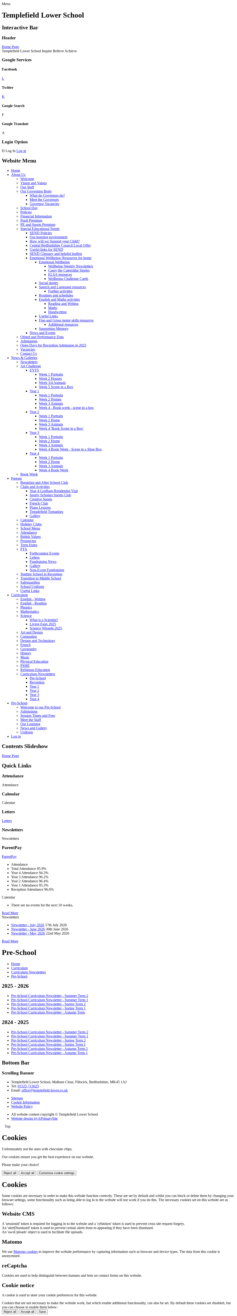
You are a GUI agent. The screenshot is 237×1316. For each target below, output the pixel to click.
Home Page (10, 47)
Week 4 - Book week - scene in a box (66, 408)
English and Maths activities (59, 299)
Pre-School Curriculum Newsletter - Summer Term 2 (49, 996)
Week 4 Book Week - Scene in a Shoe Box (70, 449)
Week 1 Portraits (51, 374)
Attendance (28, 532)
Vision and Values (33, 183)
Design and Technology (37, 641)
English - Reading (33, 603)
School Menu (30, 528)
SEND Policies (41, 233)
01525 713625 (28, 1086)
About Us (18, 175)
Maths (52, 308)
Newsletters (28, 362)
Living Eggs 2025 (43, 624)
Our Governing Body (36, 191)
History (25, 653)
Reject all (10, 1173)
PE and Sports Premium (37, 225)
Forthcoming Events (44, 553)
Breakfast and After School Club (44, 483)
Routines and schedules (56, 295)
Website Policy (22, 1106)
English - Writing (32, 599)
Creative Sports (41, 499)
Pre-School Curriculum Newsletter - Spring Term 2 (48, 1004)
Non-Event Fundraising (47, 570)
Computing (28, 636)
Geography (28, 649)
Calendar (27, 520)
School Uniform (32, 587)
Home (15, 170)
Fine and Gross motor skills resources (66, 320)
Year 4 (34, 453)
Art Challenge (30, 366)
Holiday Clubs (31, 524)
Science (26, 616)
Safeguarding (30, 582)
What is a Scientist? (44, 620)
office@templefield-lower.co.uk (45, 1090)
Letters (35, 557)
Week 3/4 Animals (52, 383)
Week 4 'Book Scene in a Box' (61, 428)
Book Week (29, 474)
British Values (30, 537)
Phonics (26, 607)
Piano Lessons (40, 507)
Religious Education (35, 670)
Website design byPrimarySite (34, 1118)
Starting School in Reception (41, 574)
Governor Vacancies (44, 204)
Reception (37, 682)
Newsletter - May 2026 (28, 933)
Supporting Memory (54, 329)
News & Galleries (24, 358)
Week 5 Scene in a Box (56, 387)
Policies (26, 212)
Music (24, 657)
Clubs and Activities (35, 487)
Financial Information (36, 216)
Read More (10, 913)
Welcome (27, 179)
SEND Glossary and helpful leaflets (56, 254)
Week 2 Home (49, 420)
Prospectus (28, 541)
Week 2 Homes (50, 399)
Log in (21, 151)
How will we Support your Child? (55, 241)
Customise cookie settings (57, 1173)
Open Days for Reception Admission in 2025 (53, 345)
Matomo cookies (25, 1252)
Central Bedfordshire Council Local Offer (60, 245)
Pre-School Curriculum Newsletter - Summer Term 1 (49, 1000)
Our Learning (30, 724)
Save (42, 1311)
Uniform (26, 732)
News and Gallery (33, 728)
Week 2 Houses (50, 378)
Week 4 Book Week (53, 470)
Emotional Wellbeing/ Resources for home (60, 258)
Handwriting (57, 312)
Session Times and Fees (37, 716)
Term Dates (28, 545)
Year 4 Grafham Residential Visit (54, 491)
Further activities (60, 291)
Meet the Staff (30, 720)
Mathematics (29, 612)
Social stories (48, 283)
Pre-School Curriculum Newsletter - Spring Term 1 (48, 1008)
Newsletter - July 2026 (27, 925)
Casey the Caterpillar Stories (69, 270)
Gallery (35, 516)
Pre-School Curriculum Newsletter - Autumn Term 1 (49, 1053)
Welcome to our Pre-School (40, 707)
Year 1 (34, 391)
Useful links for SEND (46, 250)
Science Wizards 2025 (46, 628)
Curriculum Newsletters (37, 674)
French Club (39, 503)
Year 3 (34, 433)
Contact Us (28, 354)
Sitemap (17, 1098)
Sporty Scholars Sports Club (50, 495)
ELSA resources (60, 274)
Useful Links (48, 316)
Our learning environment (48, 237)
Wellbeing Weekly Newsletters (70, 266)
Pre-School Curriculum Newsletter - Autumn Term (48, 1012)
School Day (29, 208)
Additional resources (63, 324)
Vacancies (27, 349)
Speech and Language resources (62, 287)
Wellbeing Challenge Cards (68, 279)
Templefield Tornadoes (46, 512)
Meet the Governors (44, 200)
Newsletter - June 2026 (28, 929)
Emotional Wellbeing (54, 262)
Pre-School (38, 678)
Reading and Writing (63, 304)
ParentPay (9, 857)
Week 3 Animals (51, 403)
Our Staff (27, 187)
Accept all (27, 1173)
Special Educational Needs (39, 229)
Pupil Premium (31, 220)
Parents (16, 478)
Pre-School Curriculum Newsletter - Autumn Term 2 (49, 1049)
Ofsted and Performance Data (42, 337)
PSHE (25, 666)
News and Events (42, 333)
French (25, 645)
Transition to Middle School (40, 578)
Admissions (28, 341)
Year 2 (34, 412)
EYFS (34, 370)
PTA (23, 549)
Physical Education (34, 661)
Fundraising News (43, 562)
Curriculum (19, 595)
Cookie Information (25, 1102)
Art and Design (31, 632)
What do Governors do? (47, 195)
